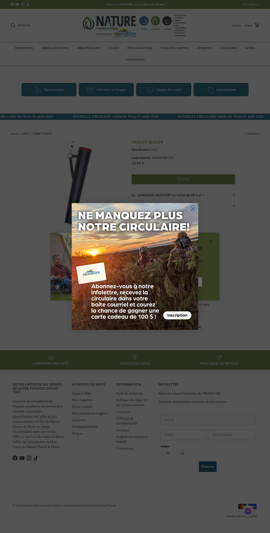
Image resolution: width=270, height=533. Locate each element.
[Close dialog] (193, 208)
